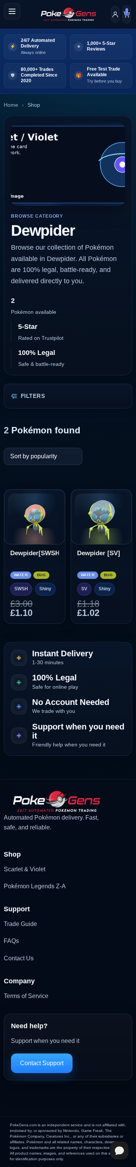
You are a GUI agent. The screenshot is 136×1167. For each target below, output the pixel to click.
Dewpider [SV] (98, 553)
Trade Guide (20, 924)
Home (11, 105)
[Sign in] (115, 14)
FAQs (11, 941)
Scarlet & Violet (24, 869)
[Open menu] (12, 11)
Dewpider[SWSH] (34, 553)
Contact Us (19, 958)
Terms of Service (26, 996)
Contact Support (41, 1063)
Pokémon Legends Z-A (35, 886)
